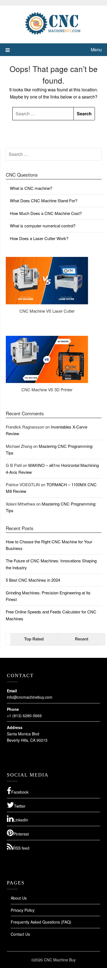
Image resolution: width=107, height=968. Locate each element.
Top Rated (34, 639)
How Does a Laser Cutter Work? (39, 238)
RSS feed (21, 848)
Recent (81, 639)
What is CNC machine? (31, 188)
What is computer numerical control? (42, 225)
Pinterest (21, 834)
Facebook (20, 792)
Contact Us (20, 934)
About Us (19, 898)
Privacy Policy (23, 910)
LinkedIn (20, 820)
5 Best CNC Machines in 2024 (33, 580)
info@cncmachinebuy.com (29, 697)
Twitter (20, 806)
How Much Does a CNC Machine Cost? (46, 213)
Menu (96, 49)
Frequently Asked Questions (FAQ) (41, 922)
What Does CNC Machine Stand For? (43, 200)
